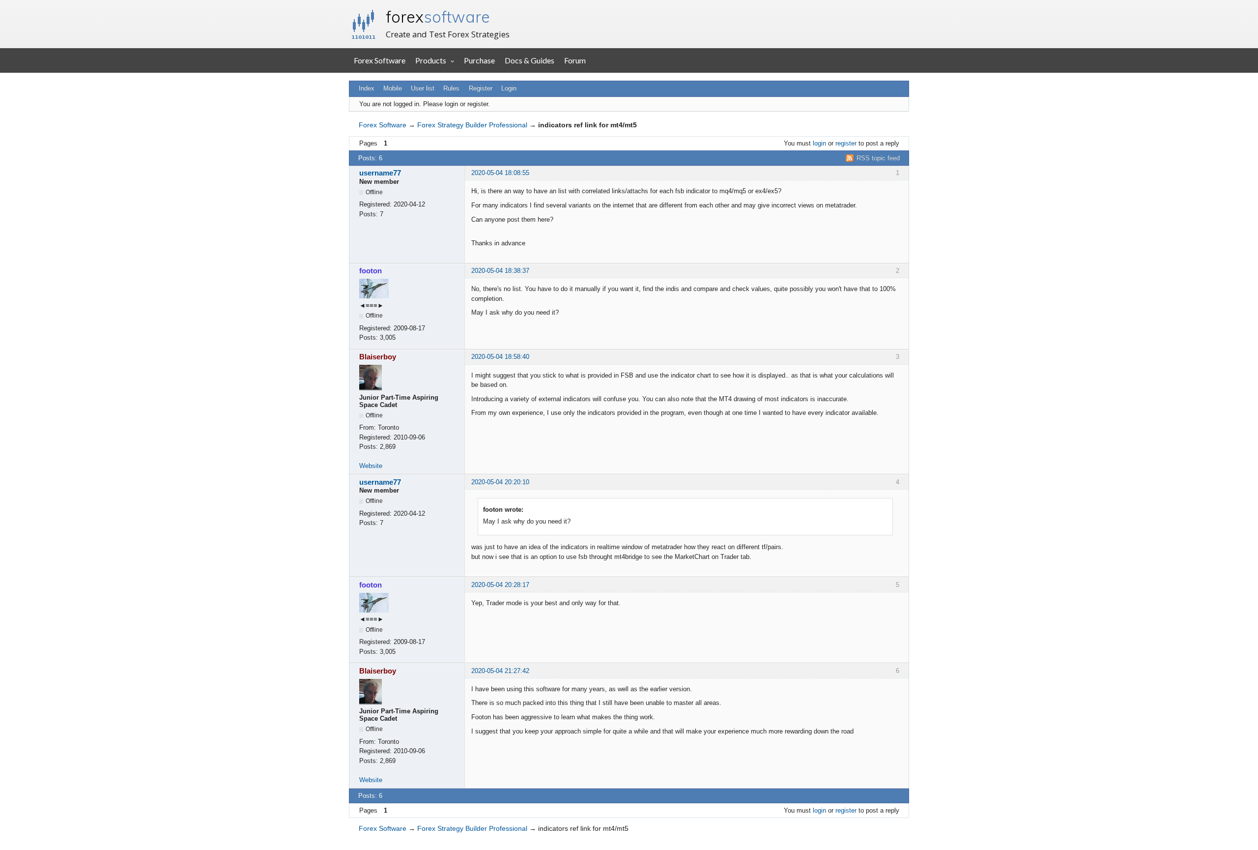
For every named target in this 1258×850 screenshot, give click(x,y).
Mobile (392, 88)
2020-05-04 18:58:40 (500, 356)
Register (480, 88)
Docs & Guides (529, 60)
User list (422, 88)
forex (438, 17)
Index (366, 88)
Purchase (479, 60)
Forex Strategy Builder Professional (472, 125)
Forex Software (379, 60)
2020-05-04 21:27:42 (500, 670)
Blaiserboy (377, 356)
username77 (380, 173)
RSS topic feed (878, 158)
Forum (575, 60)
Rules (451, 88)
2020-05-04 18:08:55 (500, 172)
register (846, 143)
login (819, 143)
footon (370, 270)
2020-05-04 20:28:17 (500, 584)
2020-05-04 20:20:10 (500, 482)
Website (370, 465)
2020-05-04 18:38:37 (500, 270)
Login (508, 88)
